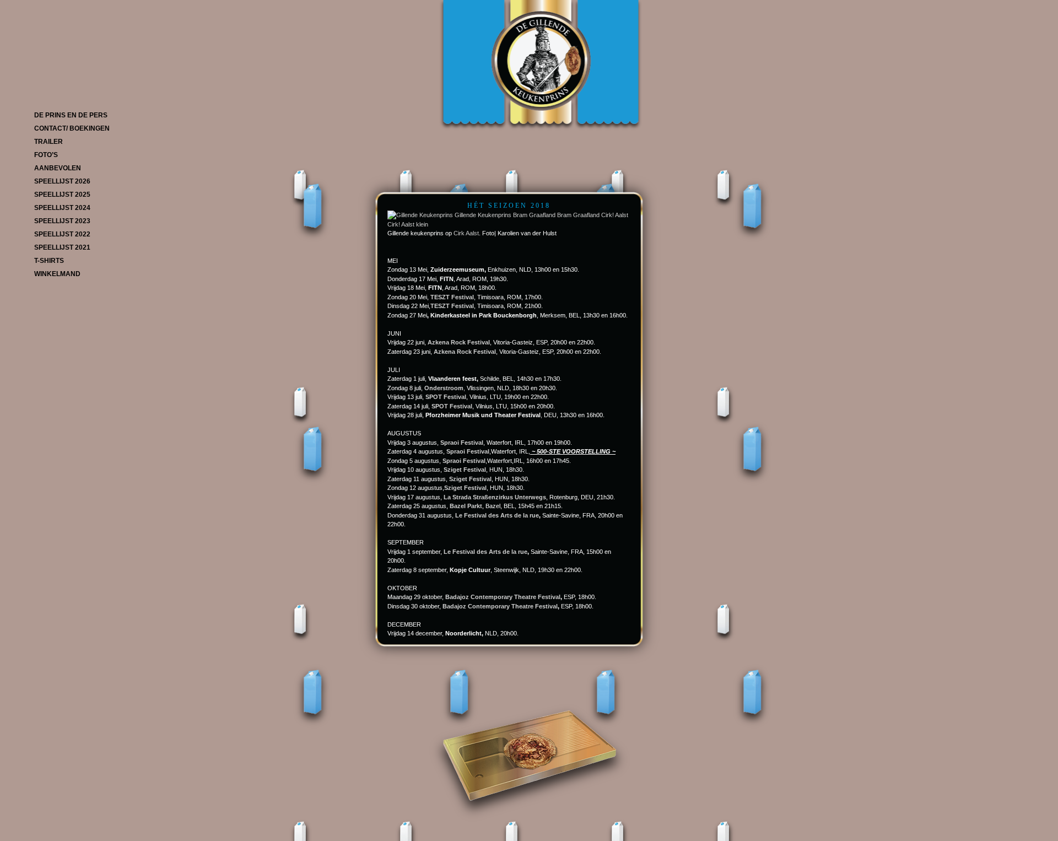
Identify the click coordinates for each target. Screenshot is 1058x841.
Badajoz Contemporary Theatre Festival (502, 597)
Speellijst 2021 (62, 247)
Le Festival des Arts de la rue (497, 515)
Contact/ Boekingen (72, 128)
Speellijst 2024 (62, 208)
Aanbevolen (57, 168)
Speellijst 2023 (62, 221)
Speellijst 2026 (62, 181)
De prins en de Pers (70, 115)
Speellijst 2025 (62, 194)
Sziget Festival (470, 479)
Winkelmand (57, 274)
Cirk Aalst (466, 233)
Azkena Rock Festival (465, 351)
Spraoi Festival (461, 442)
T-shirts (49, 261)
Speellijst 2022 (62, 234)
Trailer (48, 141)
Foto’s (46, 155)
